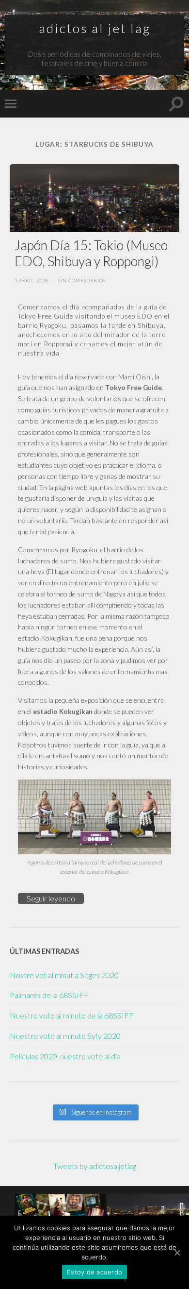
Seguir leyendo (51, 898)
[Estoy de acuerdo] (177, 1252)
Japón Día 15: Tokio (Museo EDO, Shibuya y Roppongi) (91, 253)
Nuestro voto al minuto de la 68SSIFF (72, 1015)
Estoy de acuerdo (94, 1272)
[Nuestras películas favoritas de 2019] (60, 1210)
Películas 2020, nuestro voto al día (65, 1056)
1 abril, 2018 (31, 280)
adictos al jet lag (95, 28)
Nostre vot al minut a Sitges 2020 (64, 975)
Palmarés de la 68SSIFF (49, 995)
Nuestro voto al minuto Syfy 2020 (65, 1035)
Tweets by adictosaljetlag (94, 1165)
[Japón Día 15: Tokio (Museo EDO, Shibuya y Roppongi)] (95, 198)
